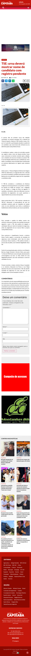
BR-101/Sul (23, 563)
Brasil (23, 588)
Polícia (21, 574)
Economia (19, 567)
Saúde (5, 578)
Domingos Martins (21, 593)
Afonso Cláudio (8, 588)
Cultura (14, 567)
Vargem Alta (14, 602)
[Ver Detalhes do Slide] (15, 47)
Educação (10, 569)
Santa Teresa (7, 602)
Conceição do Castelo (9, 593)
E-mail (5, 332)
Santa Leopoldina (8, 599)
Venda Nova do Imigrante (10, 604)
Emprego (16, 569)
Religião (11, 576)
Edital (5, 569)
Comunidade (7, 567)
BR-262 (14, 565)
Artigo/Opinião (15, 563)
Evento (17, 572)
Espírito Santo (7, 595)
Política (5, 576)
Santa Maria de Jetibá (19, 599)
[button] (28, 7)
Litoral (14, 595)
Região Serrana (18, 597)
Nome (5, 326)
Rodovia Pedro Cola (19, 576)
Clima (19, 565)
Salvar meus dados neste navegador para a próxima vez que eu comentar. (15, 347)
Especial (6, 572)
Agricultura (6, 563)
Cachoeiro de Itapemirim (10, 590)
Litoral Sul (19, 595)
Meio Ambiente (14, 574)
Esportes (11, 572)
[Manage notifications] (27, 652)
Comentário (6, 307)
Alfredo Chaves (17, 588)
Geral (21, 572)
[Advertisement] (15, 25)
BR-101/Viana (7, 565)
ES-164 (22, 569)
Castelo (20, 590)
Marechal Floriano (8, 597)
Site (4, 339)
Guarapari (6, 574)
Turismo (10, 578)
